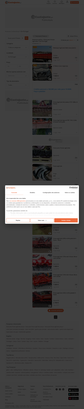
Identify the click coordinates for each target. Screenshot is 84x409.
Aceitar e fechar (66, 220)
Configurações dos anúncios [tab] (51, 192)
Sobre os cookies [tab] (70, 192)
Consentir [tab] (14, 192)
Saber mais (41, 220)
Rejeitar (18, 220)
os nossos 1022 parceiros (18, 201)
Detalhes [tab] (32, 192)
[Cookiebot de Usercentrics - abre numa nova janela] (70, 188)
